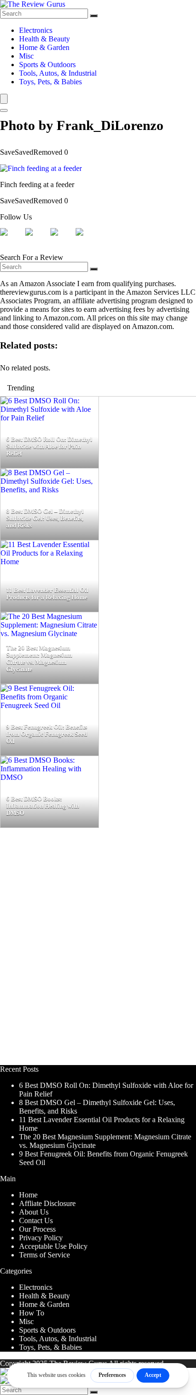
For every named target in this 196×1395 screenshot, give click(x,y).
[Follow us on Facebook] (11, 239)
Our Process (37, 1229)
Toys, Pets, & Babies (50, 82)
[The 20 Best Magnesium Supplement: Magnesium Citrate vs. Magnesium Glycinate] (49, 633)
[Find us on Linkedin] (61, 239)
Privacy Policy (41, 1238)
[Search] (94, 15)
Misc (26, 56)
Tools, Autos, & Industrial (58, 73)
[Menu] (4, 99)
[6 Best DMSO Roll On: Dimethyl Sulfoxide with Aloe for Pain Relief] (49, 418)
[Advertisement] (98, 951)
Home (28, 1195)
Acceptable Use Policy (53, 1246)
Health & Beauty (44, 39)
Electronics (35, 30)
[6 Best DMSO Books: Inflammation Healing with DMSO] (49, 777)
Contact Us (36, 1220)
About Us (34, 1212)
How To (31, 1313)
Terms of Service (44, 1255)
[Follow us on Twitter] (36, 239)
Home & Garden (44, 47)
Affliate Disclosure (47, 1203)
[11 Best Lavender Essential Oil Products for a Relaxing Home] (49, 562)
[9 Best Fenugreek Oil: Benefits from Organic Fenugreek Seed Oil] (49, 705)
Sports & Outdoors (47, 64)
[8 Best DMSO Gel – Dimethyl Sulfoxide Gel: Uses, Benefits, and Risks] (49, 490)
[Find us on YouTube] (87, 239)
